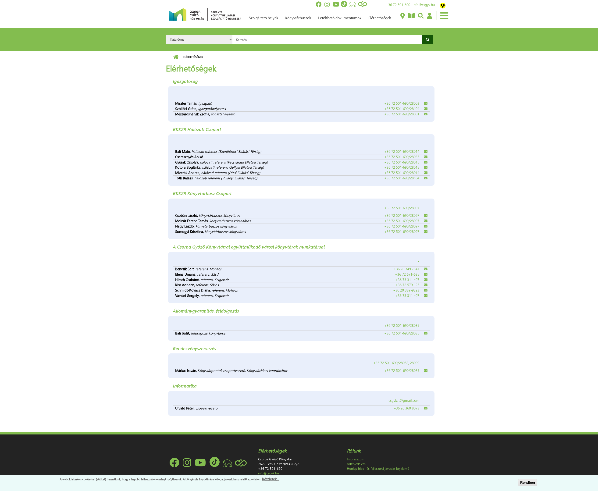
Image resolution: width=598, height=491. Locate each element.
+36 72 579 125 (407, 284)
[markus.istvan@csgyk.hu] (425, 370)
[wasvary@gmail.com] (425, 295)
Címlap (175, 57)
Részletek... (270, 479)
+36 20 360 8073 (406, 408)
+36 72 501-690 (398, 4)
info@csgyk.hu (424, 4)
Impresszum (355, 459)
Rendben (527, 482)
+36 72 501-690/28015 (401, 162)
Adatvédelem (356, 464)
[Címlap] (205, 14)
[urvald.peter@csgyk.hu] (425, 408)
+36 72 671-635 (407, 274)
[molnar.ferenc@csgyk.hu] (425, 221)
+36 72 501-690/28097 (401, 215)
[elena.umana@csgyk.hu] (425, 274)
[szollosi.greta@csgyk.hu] (425, 108)
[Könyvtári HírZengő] (411, 16)
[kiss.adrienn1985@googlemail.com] (425, 285)
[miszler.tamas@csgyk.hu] (425, 103)
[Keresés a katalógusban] (420, 16)
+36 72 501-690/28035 (401, 156)
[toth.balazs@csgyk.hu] (425, 178)
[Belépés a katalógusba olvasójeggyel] (429, 16)
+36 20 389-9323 (406, 290)
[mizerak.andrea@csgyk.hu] (425, 172)
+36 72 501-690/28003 (401, 103)
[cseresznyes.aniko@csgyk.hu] (425, 157)
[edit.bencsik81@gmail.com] (425, 269)
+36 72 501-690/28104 (401, 108)
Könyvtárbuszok (298, 17)
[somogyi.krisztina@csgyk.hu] (425, 231)
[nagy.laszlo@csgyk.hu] (425, 226)
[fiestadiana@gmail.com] (425, 290)
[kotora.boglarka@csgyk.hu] (425, 167)
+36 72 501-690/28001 (401, 114)
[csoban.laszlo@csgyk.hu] (425, 215)
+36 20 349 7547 (406, 269)
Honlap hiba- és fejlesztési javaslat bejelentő (378, 468)
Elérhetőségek (379, 17)
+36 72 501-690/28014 (401, 151)
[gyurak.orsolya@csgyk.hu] (425, 162)
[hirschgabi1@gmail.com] (425, 279)
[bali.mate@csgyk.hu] (425, 151)
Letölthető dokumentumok (339, 17)
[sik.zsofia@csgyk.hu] (425, 114)
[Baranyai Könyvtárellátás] (402, 16)
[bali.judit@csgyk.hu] (425, 333)
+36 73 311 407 (407, 279)
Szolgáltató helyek (263, 17)
